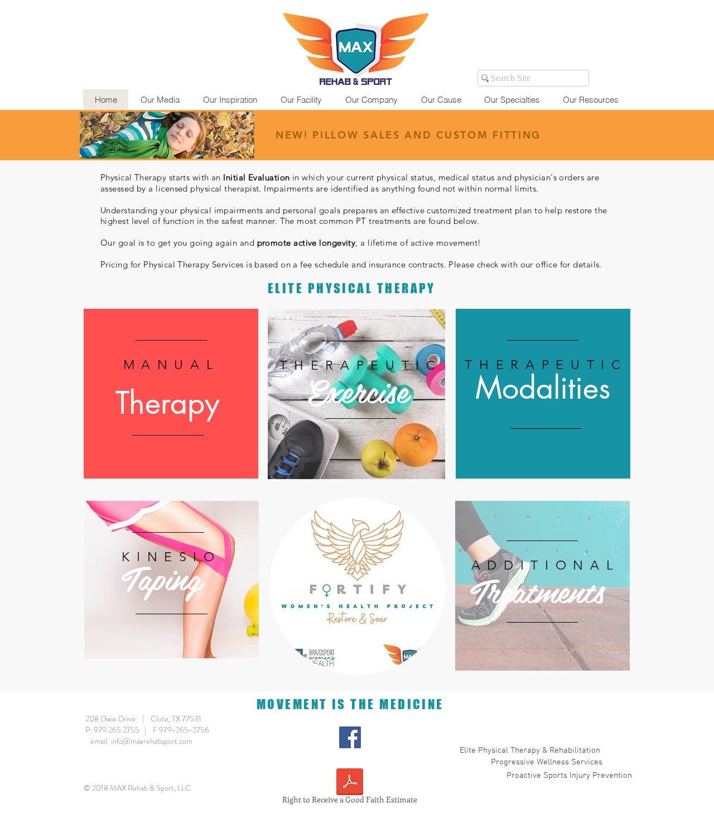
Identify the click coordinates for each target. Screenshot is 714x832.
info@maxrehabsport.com (151, 741)
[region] (171, 394)
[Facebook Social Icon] (350, 737)
